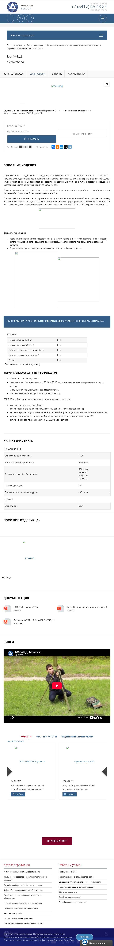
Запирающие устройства (15, 913)
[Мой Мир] (61, 147)
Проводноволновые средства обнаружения (23, 903)
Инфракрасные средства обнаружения (21, 908)
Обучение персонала (68, 892)
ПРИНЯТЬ (84, 937)
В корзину (33, 139)
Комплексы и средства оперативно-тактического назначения (25, 878)
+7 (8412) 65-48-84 (89, 6)
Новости (26, 736)
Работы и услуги (46, 736)
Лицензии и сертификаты (77, 736)
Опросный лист (57, 841)
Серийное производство (69, 897)
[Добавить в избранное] (107, 84)
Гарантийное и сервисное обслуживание (76, 887)
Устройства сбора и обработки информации (23, 885)
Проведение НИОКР (67, 872)
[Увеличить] (57, 86)
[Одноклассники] (57, 147)
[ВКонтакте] (53, 147)
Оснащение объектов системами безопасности (80, 882)
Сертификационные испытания (72, 902)
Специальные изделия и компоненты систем (23, 923)
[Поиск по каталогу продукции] (10, 18)
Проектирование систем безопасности (76, 877)
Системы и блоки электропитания (18, 918)
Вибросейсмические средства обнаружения (23, 890)
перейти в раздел (15, 741)
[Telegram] (70, 147)
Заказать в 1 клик (84, 133)
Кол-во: (14, 146)
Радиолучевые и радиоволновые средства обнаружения (22, 896)
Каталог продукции (22, 35)
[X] (66, 147)
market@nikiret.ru (98, 10)
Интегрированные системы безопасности (22, 872)
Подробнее (18, 794)
